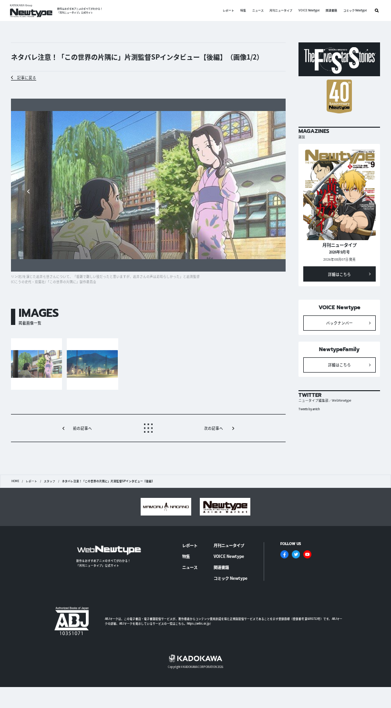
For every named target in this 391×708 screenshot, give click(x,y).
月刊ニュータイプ (280, 10)
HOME (15, 481)
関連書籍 (331, 10)
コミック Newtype (355, 10)
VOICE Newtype (308, 10)
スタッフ (49, 481)
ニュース (258, 10)
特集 (243, 10)
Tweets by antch (309, 409)
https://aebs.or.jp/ (199, 623)
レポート (228, 10)
